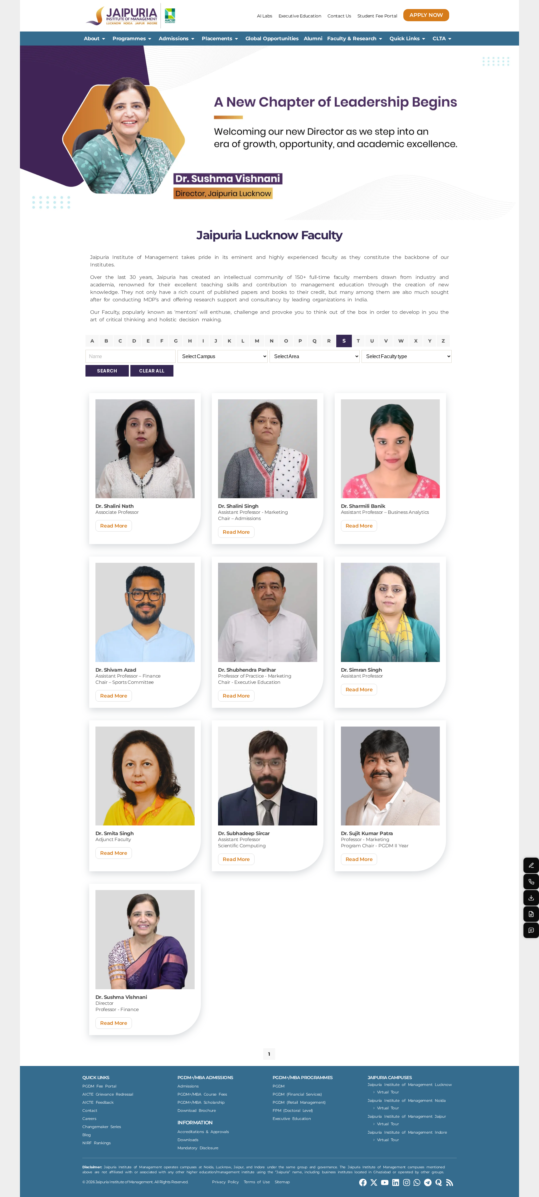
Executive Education (300, 16)
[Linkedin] (396, 1182)
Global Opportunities (272, 38)
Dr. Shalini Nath (114, 506)
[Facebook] (363, 1182)
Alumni (313, 38)
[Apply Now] (531, 914)
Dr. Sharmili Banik (363, 506)
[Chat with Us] (531, 930)
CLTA (439, 38)
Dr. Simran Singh (361, 670)
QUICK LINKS (95, 1077)
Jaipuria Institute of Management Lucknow (410, 1084)
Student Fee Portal (377, 16)
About (92, 38)
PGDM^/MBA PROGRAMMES (303, 1077)
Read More (113, 526)
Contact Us (339, 16)
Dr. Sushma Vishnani (121, 997)
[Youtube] (385, 1182)
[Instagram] (406, 1182)
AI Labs (264, 16)
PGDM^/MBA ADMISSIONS (205, 1077)
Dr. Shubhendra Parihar (247, 670)
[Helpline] (531, 881)
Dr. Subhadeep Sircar (244, 833)
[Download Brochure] (531, 898)
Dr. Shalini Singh (238, 506)
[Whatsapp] (417, 1182)
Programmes (129, 38)
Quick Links (405, 38)
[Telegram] (428, 1182)
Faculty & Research (351, 38)
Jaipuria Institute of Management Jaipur (407, 1116)
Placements (217, 38)
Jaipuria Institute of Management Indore (407, 1132)
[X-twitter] (374, 1182)
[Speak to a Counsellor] (531, 865)
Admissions (174, 38)
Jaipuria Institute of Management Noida (407, 1100)
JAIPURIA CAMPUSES (390, 1077)
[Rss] (450, 1182)
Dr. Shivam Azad (115, 670)
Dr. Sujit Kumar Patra (367, 833)
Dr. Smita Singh (114, 833)
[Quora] (439, 1182)
